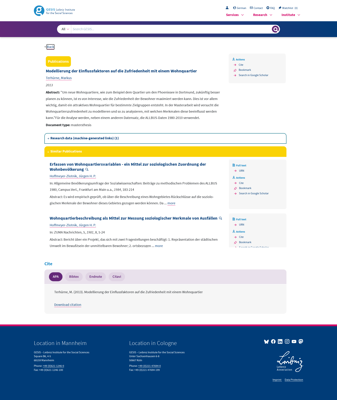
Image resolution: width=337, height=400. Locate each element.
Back (50, 47)
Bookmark (245, 70)
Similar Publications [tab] (66, 151)
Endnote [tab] (95, 276)
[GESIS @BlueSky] (267, 341)
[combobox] (168, 29)
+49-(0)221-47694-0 (149, 366)
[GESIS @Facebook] (273, 341)
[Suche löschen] (269, 29)
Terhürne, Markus (59, 78)
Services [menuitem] (232, 15)
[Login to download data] (228, 8)
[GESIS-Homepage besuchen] (55, 10)
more (171, 203)
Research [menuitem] (260, 15)
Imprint (277, 380)
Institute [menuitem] (288, 15)
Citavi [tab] (117, 276)
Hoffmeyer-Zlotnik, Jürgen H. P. (73, 176)
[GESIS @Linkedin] (280, 341)
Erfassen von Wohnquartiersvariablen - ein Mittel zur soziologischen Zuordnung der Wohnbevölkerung (128, 167)
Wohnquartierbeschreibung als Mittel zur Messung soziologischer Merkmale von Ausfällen (133, 218)
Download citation (67, 305)
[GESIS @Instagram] (287, 341)
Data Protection (294, 380)
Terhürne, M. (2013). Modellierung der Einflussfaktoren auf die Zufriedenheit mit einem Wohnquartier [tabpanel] (128, 298)
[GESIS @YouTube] (294, 341)
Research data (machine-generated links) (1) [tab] (84, 138)
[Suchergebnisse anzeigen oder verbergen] (275, 29)
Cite (241, 65)
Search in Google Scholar (253, 75)
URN (241, 171)
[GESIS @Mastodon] (300, 341)
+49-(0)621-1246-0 (53, 366)
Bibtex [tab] (74, 276)
